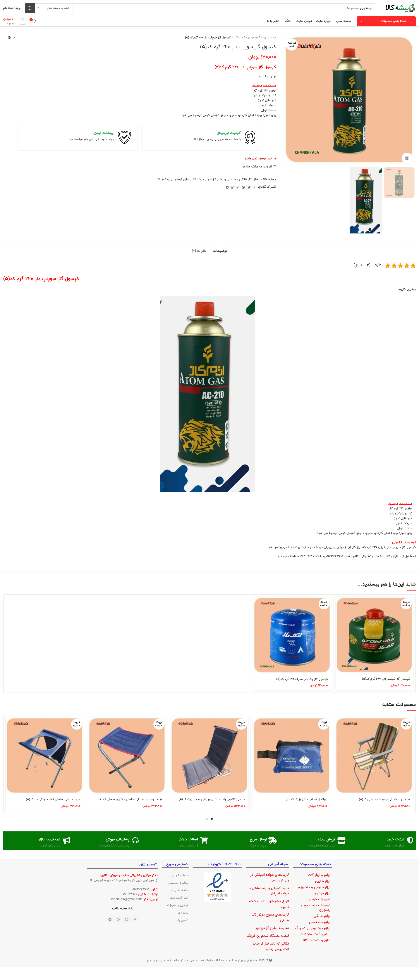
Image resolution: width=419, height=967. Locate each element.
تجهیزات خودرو (319, 899)
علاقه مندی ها (179, 890)
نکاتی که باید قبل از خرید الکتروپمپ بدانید (270, 946)
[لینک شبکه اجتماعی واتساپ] (232, 187)
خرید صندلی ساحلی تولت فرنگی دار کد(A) (53, 799)
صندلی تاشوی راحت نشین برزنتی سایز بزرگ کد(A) (212, 799)
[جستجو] (30, 8)
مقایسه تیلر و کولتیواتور (272, 928)
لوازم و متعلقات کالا (316, 940)
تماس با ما (182, 920)
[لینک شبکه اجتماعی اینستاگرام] (126, 919)
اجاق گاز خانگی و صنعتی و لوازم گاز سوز (232, 179)
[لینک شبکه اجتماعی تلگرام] (227, 187)
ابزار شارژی (322, 881)
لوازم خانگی (322, 916)
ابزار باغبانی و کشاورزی (314, 887)
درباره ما (183, 913)
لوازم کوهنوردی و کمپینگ (250, 38)
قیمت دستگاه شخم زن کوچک (267, 935)
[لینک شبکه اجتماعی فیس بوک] (254, 187)
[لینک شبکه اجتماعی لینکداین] (237, 187)
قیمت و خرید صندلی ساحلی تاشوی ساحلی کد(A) (130, 799)
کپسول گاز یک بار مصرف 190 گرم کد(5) (302, 679)
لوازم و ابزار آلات (319, 875)
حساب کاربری (180, 875)
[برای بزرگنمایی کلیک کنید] (407, 158)
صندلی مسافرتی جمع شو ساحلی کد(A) (384, 799)
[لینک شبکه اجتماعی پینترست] (243, 187)
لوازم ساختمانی (319, 922)
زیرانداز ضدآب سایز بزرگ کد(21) (306, 799)
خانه (273, 38)
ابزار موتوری (322, 893)
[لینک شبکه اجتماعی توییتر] (249, 187)
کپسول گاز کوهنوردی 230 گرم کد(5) (386, 679)
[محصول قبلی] (14, 38)
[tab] (220, 248)
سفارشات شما (179, 898)
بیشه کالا (198, 179)
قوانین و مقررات (178, 905)
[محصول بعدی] (5, 38)
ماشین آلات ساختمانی (314, 934)
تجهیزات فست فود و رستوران (315, 908)
